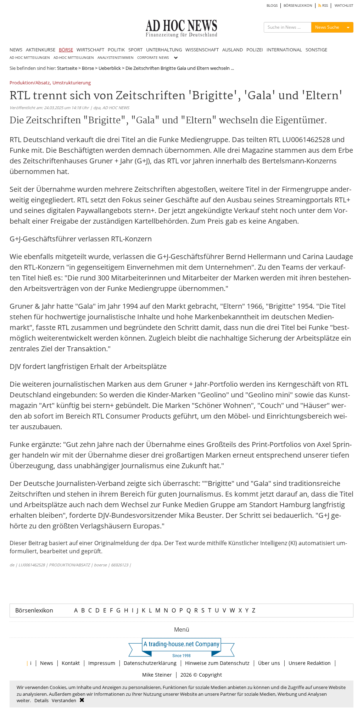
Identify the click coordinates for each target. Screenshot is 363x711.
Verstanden (64, 700)
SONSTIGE (316, 49)
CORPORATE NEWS (153, 57)
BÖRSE (66, 49)
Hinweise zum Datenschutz (217, 663)
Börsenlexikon (34, 610)
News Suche (327, 27)
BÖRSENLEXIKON (298, 5)
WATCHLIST (344, 5)
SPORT (135, 49)
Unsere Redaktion (310, 663)
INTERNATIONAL (284, 49)
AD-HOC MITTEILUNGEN (74, 57)
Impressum (101, 663)
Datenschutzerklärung (150, 663)
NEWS (16, 49)
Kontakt (71, 663)
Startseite (67, 68)
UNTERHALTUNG (164, 49)
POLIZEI (254, 49)
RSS (324, 5)
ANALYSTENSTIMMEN (115, 57)
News (46, 663)
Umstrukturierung (71, 83)
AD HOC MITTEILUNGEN (30, 57)
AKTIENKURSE (40, 49)
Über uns (269, 663)
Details (41, 700)
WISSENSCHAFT (202, 49)
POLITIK (116, 49)
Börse (88, 68)
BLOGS (272, 5)
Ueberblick (110, 68)
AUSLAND (232, 49)
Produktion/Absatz (30, 83)
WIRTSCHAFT (90, 49)
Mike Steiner (157, 674)
